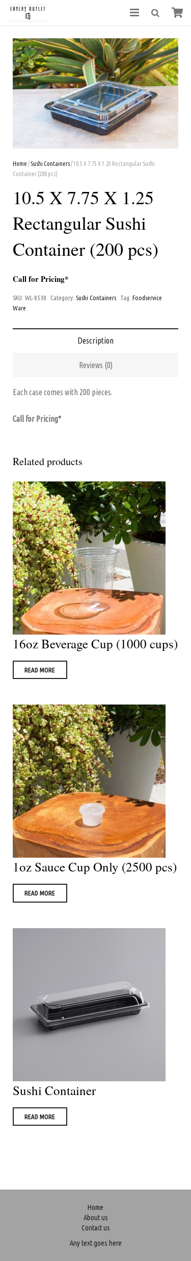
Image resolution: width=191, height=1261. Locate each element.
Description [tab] (95, 340)
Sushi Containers (50, 163)
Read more (39, 669)
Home (20, 163)
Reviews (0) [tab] (96, 365)
